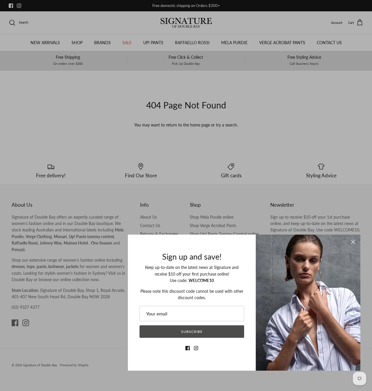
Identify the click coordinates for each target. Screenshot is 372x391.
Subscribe (192, 331)
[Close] (353, 241)
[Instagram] (196, 348)
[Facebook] (187, 348)
